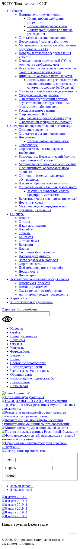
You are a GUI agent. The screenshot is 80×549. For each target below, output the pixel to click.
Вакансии (26, 244)
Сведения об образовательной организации (42, 126)
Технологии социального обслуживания (39, 279)
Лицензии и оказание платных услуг (46, 76)
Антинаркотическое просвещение (43, 294)
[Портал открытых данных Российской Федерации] (40, 431)
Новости (25, 218)
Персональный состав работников (43, 41)
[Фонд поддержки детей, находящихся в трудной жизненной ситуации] (40, 439)
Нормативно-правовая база (47, 26)
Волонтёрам (27, 275)
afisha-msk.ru (73, 533)
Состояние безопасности (37, 252)
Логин (10, 460)
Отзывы (25, 233)
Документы (27, 137)
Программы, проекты (34, 283)
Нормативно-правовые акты (48, 141)
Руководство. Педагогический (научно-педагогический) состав (47, 158)
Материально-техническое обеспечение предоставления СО (47, 47)
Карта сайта (19, 298)
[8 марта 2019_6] (14, 497)
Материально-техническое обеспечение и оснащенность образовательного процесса (47, 168)
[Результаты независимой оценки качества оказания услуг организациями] (40, 416)
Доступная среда (31, 202)
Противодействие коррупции (40, 14)
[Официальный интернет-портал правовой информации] (40, 447)
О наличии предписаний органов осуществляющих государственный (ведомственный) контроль (45, 102)
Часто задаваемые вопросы (38, 260)
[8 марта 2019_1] (14, 516)
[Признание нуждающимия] (23, 397)
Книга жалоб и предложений (31, 302)
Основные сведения (33, 129)
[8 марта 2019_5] (14, 501)
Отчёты (24, 221)
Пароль (10, 468)
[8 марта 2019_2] (14, 512)
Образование (28, 145)
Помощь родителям (33, 287)
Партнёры (26, 229)
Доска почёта (28, 271)
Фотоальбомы (29, 241)
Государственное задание (37, 110)
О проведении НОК (33, 114)
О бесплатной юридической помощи (45, 122)
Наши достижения (32, 225)
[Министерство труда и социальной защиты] (35, 428)
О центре (17, 214)
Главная (16, 11)
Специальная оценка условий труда (45, 118)
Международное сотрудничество (43, 206)
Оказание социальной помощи (41, 290)
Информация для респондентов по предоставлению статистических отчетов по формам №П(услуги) (52, 83)
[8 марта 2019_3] (14, 508)
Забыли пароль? (21, 486)
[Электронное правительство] (24, 451)
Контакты (26, 237)
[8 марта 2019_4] (14, 504)
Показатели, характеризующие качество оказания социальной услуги (48, 70)
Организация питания (35, 210)
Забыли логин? (21, 490)
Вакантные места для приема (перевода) (48, 198)
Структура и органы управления (42, 37)
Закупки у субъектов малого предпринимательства (48, 193)
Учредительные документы (39, 95)
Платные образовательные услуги (43, 183)
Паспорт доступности (35, 256)
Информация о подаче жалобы (41, 267)
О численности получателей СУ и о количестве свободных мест (45, 62)
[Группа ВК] (16, 393)
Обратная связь (30, 264)
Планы (24, 248)
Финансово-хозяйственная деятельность (48, 91)
